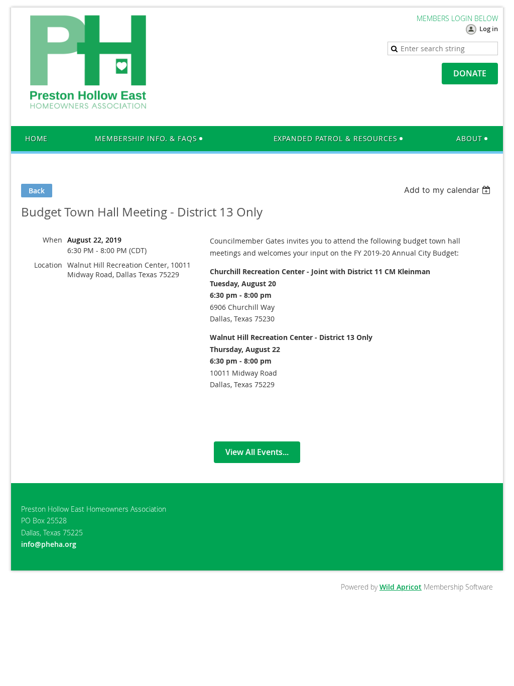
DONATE (469, 73)
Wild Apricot (400, 587)
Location (48, 265)
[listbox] (448, 190)
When (52, 240)
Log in (488, 28)
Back (37, 190)
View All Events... (257, 452)
